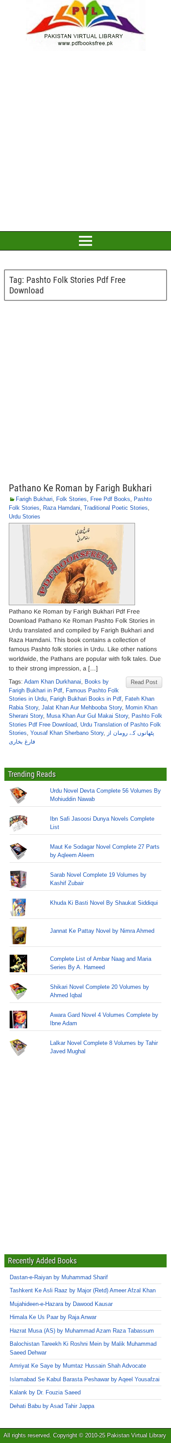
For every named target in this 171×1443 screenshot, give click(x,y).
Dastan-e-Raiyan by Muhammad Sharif (59, 1277)
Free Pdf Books (110, 499)
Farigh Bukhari (34, 499)
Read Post (144, 682)
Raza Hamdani (61, 508)
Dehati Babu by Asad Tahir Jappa (52, 1406)
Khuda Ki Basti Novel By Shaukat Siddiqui (104, 903)
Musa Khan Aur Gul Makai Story (87, 716)
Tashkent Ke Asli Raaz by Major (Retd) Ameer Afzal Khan (83, 1290)
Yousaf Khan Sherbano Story (66, 733)
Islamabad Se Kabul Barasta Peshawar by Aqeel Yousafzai (85, 1379)
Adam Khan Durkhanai (52, 681)
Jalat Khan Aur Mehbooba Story (82, 707)
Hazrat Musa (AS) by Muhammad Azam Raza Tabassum (82, 1330)
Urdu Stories (24, 516)
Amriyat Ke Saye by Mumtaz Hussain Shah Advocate (78, 1365)
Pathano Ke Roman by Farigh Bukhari (80, 488)
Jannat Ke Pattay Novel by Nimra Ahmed (102, 931)
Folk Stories (71, 499)
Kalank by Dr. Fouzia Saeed (45, 1392)
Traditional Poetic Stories (116, 508)
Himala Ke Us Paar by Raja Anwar (53, 1317)
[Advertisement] (85, 139)
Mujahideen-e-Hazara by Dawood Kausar (61, 1304)
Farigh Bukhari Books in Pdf (85, 698)
